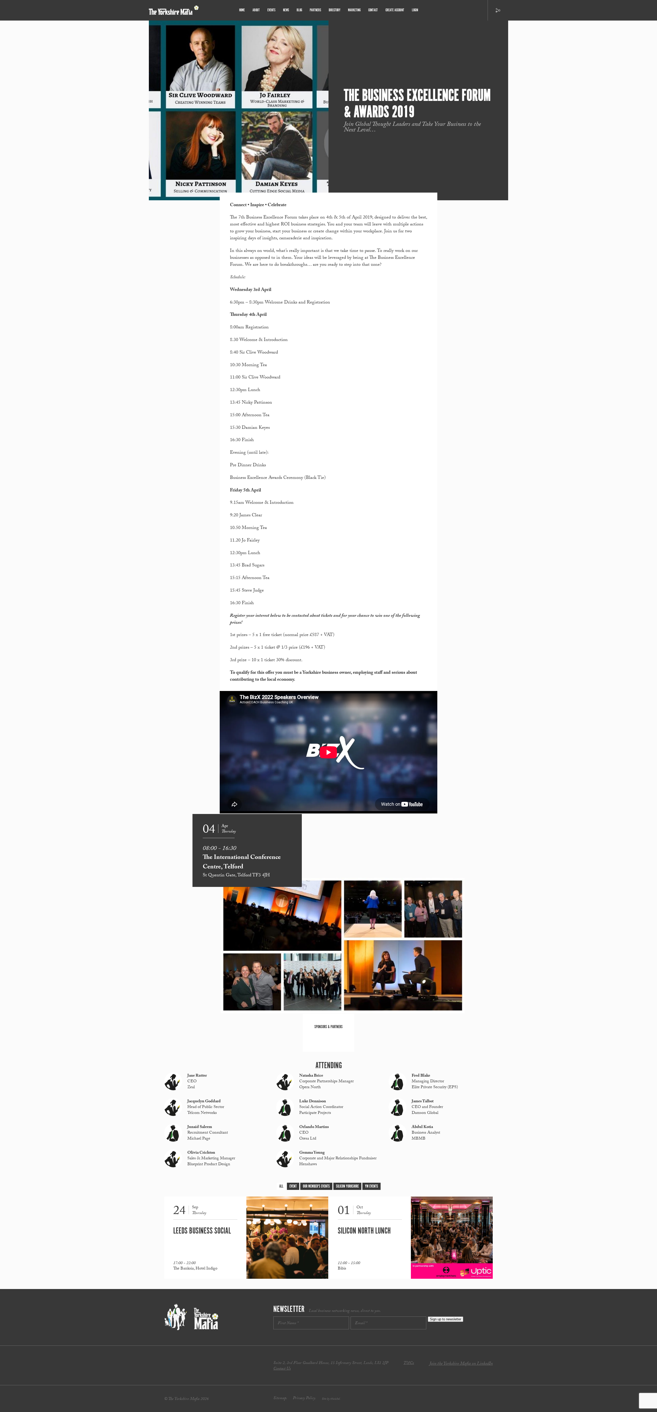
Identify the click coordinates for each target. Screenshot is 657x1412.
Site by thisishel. (331, 1399)
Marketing (354, 10)
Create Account (394, 10)
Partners (315, 10)
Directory (334, 10)
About (256, 10)
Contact (373, 10)
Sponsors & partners (328, 1027)
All (281, 1186)
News (286, 10)
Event (293, 1186)
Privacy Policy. (304, 1398)
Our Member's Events (316, 1186)
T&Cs (408, 1363)
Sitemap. (280, 1398)
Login (415, 10)
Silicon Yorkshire (347, 1186)
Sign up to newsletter (445, 1319)
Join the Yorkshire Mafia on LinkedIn (461, 1364)
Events (271, 10)
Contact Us (282, 1369)
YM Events (371, 1186)
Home (242, 10)
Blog (299, 10)
